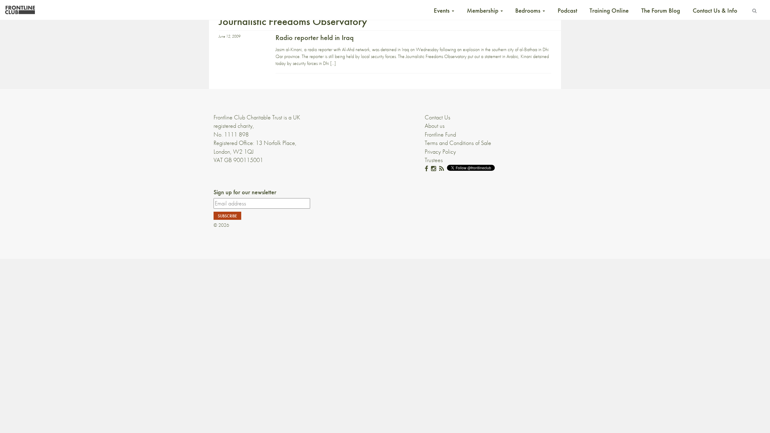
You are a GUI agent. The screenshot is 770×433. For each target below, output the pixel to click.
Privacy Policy (440, 151)
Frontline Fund (440, 134)
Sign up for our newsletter (245, 192)
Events (442, 10)
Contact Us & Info (715, 10)
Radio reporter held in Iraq (315, 37)
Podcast (567, 10)
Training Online (609, 10)
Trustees (434, 160)
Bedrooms (528, 10)
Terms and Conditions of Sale (458, 143)
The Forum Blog (660, 10)
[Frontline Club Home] (20, 8)
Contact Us (437, 117)
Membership (483, 10)
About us (435, 126)
